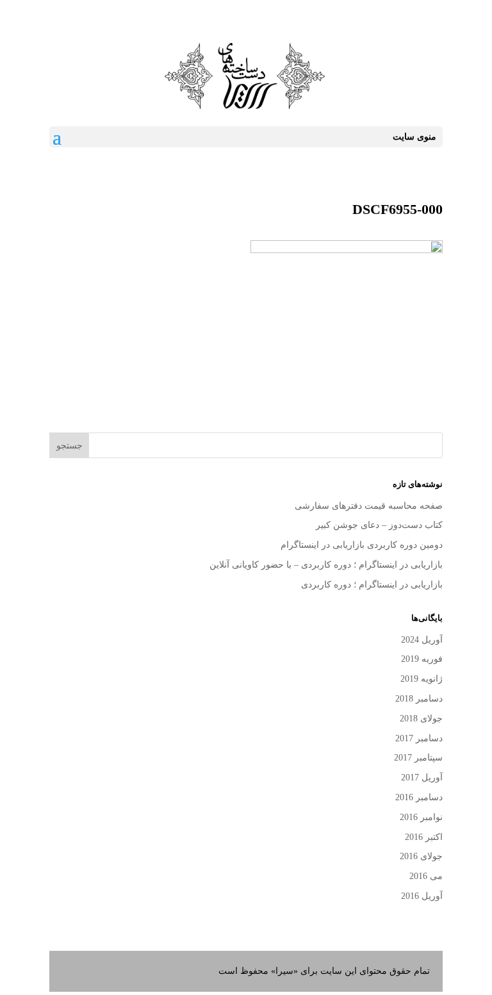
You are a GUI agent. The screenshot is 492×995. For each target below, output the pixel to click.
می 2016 (426, 876)
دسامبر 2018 (419, 698)
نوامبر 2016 (421, 817)
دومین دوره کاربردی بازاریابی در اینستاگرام (362, 545)
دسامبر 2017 (419, 738)
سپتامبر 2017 (418, 757)
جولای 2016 (421, 856)
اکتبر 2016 (424, 837)
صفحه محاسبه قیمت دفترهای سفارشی (369, 506)
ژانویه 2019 (421, 679)
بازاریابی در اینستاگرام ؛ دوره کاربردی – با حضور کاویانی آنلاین (326, 565)
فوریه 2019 (422, 659)
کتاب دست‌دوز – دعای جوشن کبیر (379, 525)
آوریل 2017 (422, 777)
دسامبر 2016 (419, 797)
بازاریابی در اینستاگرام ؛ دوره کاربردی (372, 584)
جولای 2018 (421, 718)
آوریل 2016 (422, 896)
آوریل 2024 (422, 640)
